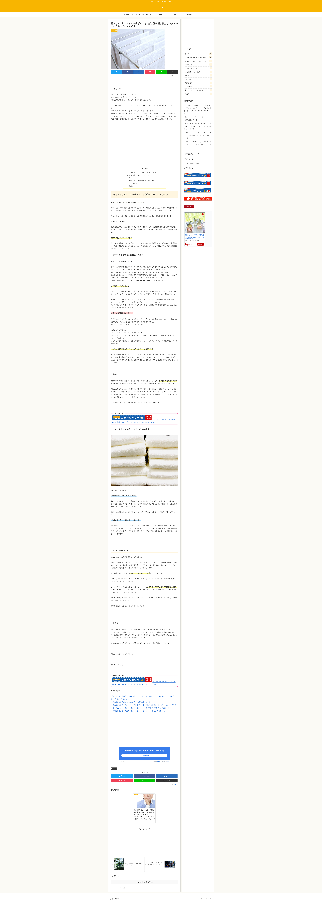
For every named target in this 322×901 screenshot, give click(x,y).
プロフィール (188, 159)
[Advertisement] (144, 81)
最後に (131, 186)
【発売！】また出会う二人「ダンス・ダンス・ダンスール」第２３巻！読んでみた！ (140, 711)
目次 (141, 168)
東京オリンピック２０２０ (198, 90)
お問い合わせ (188, 168)
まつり (158, 761)
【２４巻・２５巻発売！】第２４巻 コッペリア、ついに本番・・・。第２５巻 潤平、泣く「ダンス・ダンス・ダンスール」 (197, 109)
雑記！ (198, 94)
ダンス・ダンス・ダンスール (198, 61)
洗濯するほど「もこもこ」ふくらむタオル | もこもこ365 (136, 422)
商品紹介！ (198, 86)
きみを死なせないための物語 (198, 57)
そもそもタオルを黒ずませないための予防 (141, 180)
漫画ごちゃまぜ (198, 68)
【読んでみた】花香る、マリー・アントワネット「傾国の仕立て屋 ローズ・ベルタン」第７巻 (143, 705)
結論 (130, 178)
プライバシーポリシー (191, 163)
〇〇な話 (115, 768)
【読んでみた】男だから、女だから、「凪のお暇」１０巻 (130, 702)
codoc (168, 761)
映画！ (198, 75)
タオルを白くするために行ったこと (139, 175)
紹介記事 (198, 65)
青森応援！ (198, 83)
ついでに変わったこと (137, 183)
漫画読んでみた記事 (198, 72)
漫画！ (198, 54)
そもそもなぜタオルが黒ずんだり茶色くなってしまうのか (145, 172)
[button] (172, 72)
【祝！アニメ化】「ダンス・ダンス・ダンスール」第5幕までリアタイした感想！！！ (140, 708)
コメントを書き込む (144, 882)
